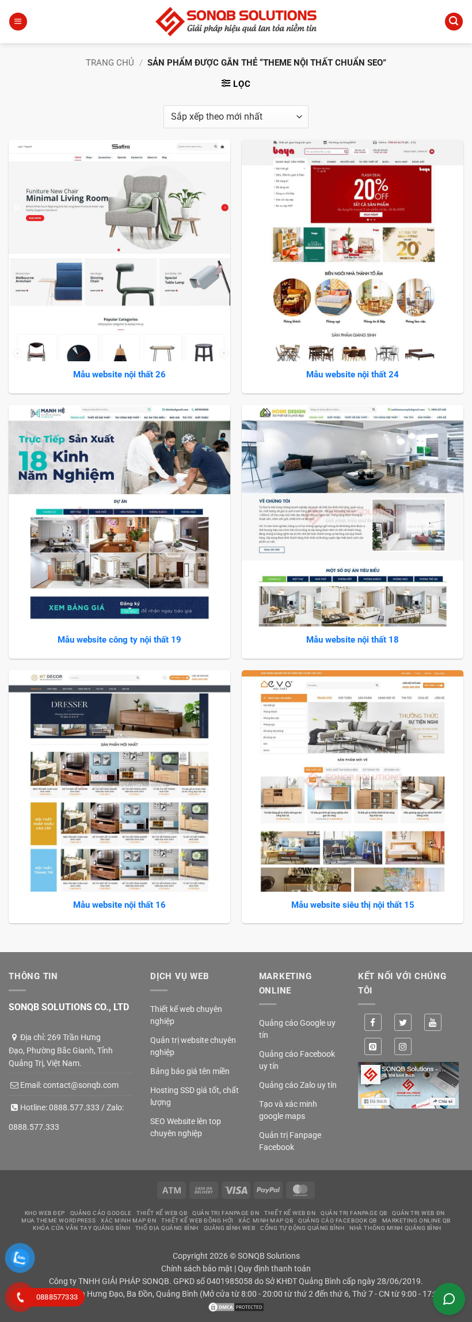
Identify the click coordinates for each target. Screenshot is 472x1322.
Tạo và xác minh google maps (288, 1110)
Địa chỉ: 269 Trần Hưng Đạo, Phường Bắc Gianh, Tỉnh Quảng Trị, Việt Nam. (61, 1050)
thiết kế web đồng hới (197, 1220)
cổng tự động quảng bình (302, 1228)
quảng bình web (230, 1228)
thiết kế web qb (161, 1213)
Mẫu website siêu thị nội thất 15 (352, 905)
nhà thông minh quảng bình (395, 1228)
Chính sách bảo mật (197, 1268)
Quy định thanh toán (274, 1268)
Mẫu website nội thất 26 (119, 374)
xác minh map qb (265, 1220)
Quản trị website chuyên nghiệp (193, 1046)
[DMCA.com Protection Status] (236, 1306)
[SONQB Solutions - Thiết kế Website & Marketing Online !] (236, 21)
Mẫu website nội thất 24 (352, 374)
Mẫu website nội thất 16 (119, 905)
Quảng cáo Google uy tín (297, 1029)
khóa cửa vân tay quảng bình (81, 1228)
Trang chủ (110, 63)
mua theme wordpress (58, 1220)
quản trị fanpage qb (354, 1213)
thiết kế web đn (289, 1213)
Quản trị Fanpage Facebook (290, 1141)
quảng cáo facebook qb (337, 1220)
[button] (17, 21)
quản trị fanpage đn (225, 1213)
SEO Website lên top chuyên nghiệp (185, 1127)
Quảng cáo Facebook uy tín (297, 1060)
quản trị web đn (418, 1213)
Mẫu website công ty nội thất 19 (119, 640)
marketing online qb (416, 1220)
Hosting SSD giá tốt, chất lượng (194, 1096)
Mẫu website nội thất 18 (352, 640)
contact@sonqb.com (81, 1085)
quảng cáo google (101, 1213)
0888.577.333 (74, 1107)
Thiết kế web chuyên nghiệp (186, 1015)
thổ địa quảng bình (167, 1228)
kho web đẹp (45, 1213)
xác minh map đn (128, 1220)
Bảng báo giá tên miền (190, 1071)
